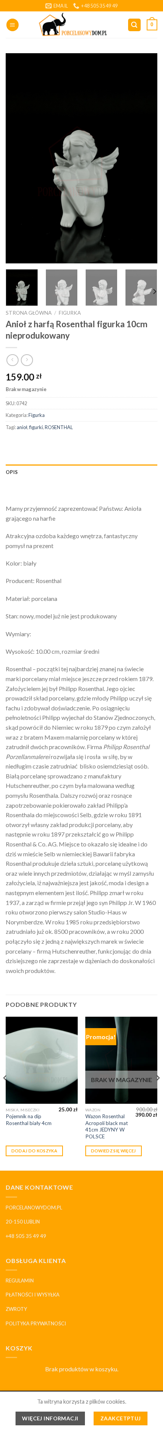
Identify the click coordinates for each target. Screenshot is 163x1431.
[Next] (145, 159)
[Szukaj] (134, 25)
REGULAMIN (20, 1280)
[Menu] (12, 25)
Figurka (70, 313)
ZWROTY (16, 1309)
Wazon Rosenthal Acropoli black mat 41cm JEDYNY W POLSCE (106, 1126)
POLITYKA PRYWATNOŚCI (36, 1323)
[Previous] (18, 159)
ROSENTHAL (59, 427)
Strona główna (29, 313)
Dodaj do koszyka (34, 1150)
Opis (12, 472)
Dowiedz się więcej (113, 1150)
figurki (36, 427)
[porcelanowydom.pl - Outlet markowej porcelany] (73, 24)
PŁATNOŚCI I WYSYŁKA (33, 1295)
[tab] (81, 472)
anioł (22, 427)
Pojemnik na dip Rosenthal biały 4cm (29, 1119)
